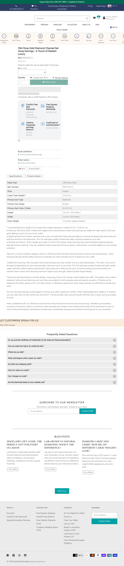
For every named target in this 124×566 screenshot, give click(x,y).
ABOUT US (86, 25)
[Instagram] (19, 555)
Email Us (68, 516)
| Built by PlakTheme (38, 562)
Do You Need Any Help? (74, 513)
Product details (34, 176)
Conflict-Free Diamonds (17, 516)
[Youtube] (25, 555)
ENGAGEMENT (30, 25)
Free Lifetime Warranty (46, 520)
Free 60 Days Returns (45, 516)
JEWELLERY (58, 25)
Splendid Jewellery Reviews (18, 520)
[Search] (87, 18)
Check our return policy (27, 163)
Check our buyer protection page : (31, 154)
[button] (39, 89)
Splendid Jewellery (22, 561)
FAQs (90, 6)
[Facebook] (8, 555)
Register (114, 17)
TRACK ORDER (61, 30)
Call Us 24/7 (69, 523)
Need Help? (101, 6)
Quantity (21, 77)
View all (62, 491)
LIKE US (114, 27)
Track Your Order (71, 520)
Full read (13, 469)
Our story (11, 513)
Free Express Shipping (45, 513)
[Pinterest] (13, 555)
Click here (54, 65)
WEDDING (44, 25)
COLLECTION (72, 25)
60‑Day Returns (61, 77)
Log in (108, 17)
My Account (110, 19)
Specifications (15, 176)
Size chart (23, 68)
